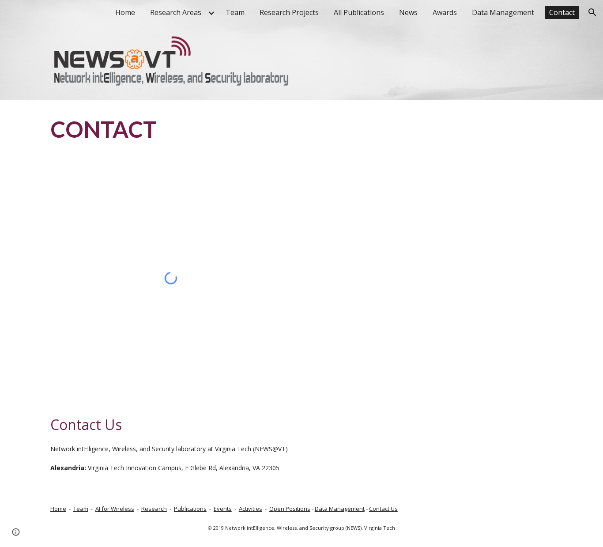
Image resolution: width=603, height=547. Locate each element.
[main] (214, 129)
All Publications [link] (359, 12)
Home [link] (125, 12)
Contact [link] (562, 12)
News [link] (408, 12)
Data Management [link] (503, 12)
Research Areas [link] (175, 12)
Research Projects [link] (289, 12)
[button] (592, 12)
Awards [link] (445, 12)
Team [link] (235, 12)
